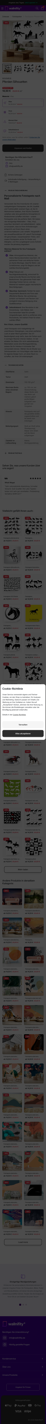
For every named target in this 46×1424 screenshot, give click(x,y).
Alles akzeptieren (23, 733)
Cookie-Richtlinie (19, 715)
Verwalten (23, 724)
